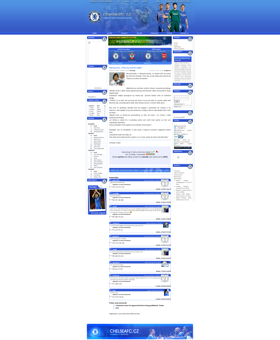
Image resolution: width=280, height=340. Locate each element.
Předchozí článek (179, 49)
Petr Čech (97, 128)
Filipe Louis (97, 139)
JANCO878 (116, 180)
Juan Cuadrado (98, 167)
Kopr (114, 290)
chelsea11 (116, 223)
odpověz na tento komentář (121, 184)
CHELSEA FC (124, 33)
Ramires (96, 156)
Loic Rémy (97, 175)
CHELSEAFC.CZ (184, 33)
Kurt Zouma (97, 141)
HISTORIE (139, 33)
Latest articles (178, 175)
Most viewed (177, 178)
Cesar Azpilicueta (99, 148)
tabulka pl (147, 63)
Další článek (177, 47)
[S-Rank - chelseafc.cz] (181, 134)
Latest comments (179, 173)
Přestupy (132, 70)
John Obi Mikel (98, 162)
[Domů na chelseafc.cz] (140, 31)
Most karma (177, 177)
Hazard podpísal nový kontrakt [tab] (182, 59)
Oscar (95, 158)
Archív (176, 45)
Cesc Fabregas (98, 154)
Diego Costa (97, 177)
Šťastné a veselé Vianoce (184, 190)
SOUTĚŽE (109, 33)
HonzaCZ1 (116, 262)
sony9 (115, 206)
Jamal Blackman (98, 131)
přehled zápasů (116, 63)
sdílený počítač (178, 104)
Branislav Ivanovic (99, 137)
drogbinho (167, 70)
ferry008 (115, 193)
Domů (176, 43)
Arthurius (116, 275)
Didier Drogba (98, 173)
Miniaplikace (92, 97)
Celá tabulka (97, 88)
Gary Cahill (97, 145)
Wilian (95, 165)
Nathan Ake (97, 143)
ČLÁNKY (94, 33)
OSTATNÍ (169, 33)
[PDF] (165, 157)
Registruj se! (177, 106)
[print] (120, 157)
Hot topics (177, 171)
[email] (145, 157)
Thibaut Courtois (99, 129)
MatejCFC (116, 236)
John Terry (97, 146)
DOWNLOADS (154, 33)
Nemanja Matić (98, 163)
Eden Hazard (97, 160)
